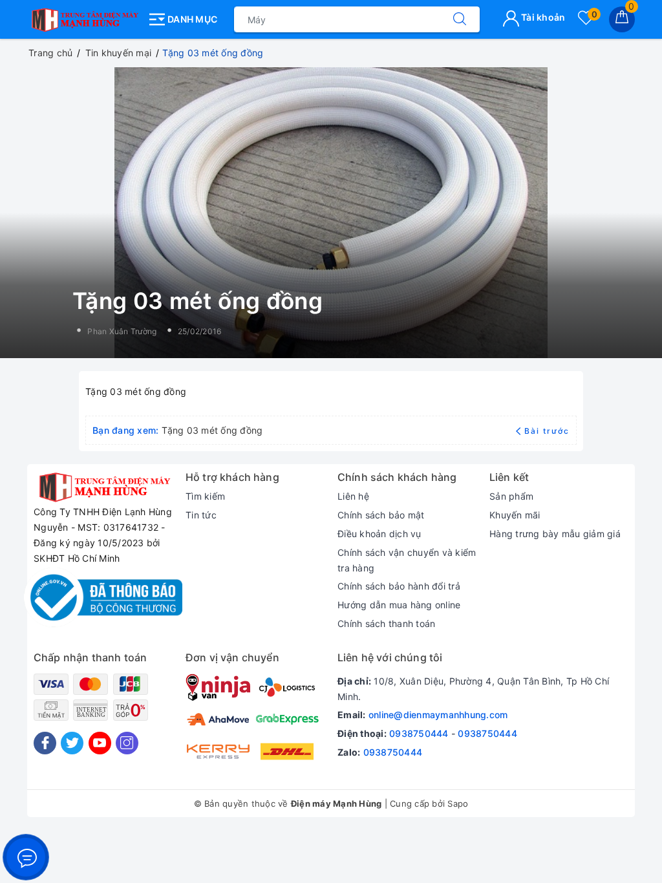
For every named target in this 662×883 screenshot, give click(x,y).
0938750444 (419, 733)
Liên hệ (353, 496)
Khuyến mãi (514, 514)
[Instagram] (127, 743)
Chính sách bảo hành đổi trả (398, 585)
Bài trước (547, 431)
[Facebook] (45, 743)
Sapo (457, 803)
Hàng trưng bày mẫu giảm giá (555, 533)
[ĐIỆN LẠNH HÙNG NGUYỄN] (83, 17)
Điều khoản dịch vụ (379, 533)
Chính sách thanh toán (386, 623)
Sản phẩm (511, 496)
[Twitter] (72, 743)
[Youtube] (100, 743)
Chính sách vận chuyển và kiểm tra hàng (406, 560)
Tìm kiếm (205, 496)
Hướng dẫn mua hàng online (398, 604)
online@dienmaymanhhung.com (438, 714)
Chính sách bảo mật (381, 514)
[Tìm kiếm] (460, 19)
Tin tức (201, 514)
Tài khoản (542, 17)
